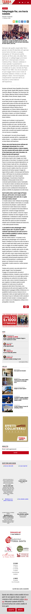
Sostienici (15, 574)
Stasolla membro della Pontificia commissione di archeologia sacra (21, 381)
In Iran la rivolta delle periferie (9, 352)
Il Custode (15, 570)
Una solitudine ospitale (22, 514)
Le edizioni (15, 567)
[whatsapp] (17, 22)
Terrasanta (15, 580)
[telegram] (19, 22)
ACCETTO (11, 610)
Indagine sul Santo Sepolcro (20, 388)
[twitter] (25, 22)
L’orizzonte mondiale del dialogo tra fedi (12, 359)
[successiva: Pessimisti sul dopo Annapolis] (27, 307)
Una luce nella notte (8, 486)
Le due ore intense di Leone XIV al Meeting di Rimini (21, 407)
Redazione (15, 565)
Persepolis (9, 351)
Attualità (5, 8)
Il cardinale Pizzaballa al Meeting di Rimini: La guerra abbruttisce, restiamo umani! (21, 399)
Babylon (8, 344)
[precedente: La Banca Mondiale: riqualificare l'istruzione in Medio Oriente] (24, 307)
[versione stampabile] (28, 22)
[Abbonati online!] (22, 2)
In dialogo (9, 357)
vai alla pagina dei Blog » (23, 361)
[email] (14, 22)
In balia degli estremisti (8, 346)
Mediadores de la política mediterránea (8, 516)
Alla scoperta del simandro (20, 371)
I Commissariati (15, 572)
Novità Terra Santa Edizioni (9, 463)
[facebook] (22, 22)
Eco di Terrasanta (15, 582)
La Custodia (15, 568)
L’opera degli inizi (23, 481)
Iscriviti (15, 452)
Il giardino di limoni (12, 337)
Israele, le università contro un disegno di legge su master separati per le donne (14, 339)
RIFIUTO (20, 610)
